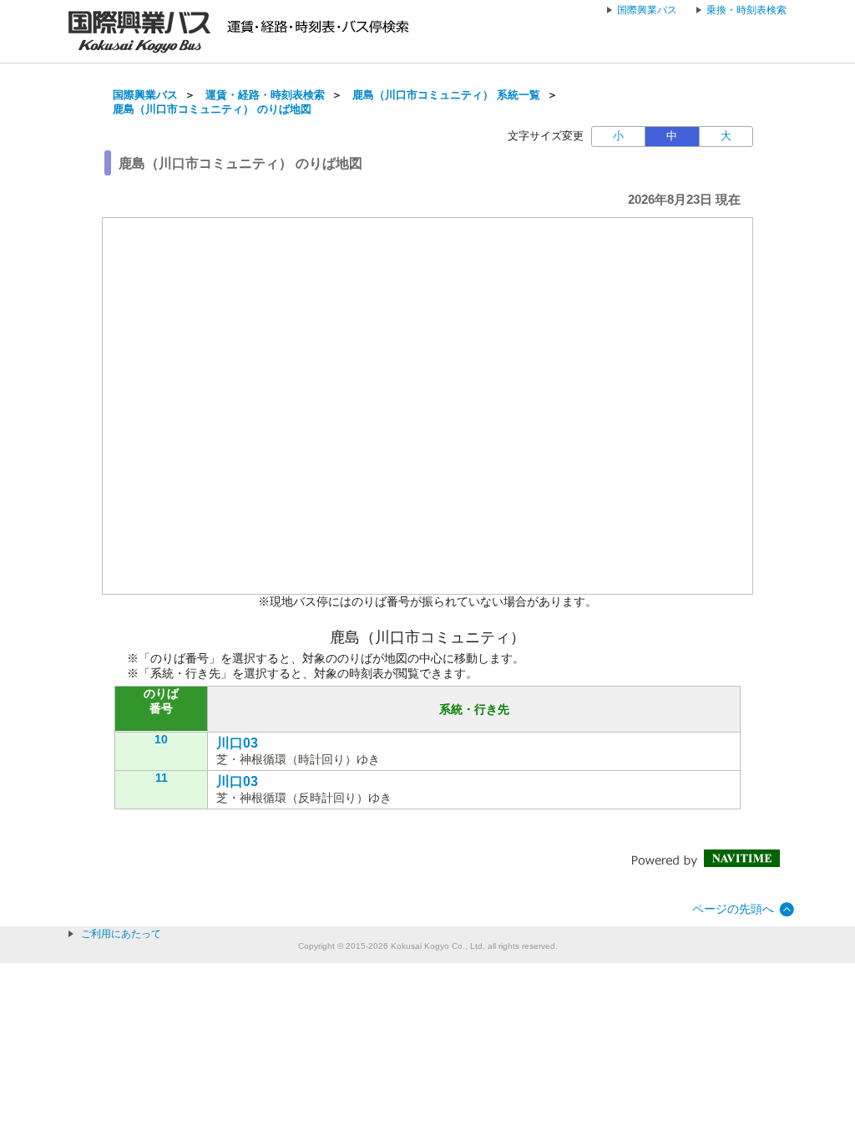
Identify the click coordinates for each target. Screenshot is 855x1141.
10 (161, 739)
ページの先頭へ (733, 908)
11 (161, 777)
